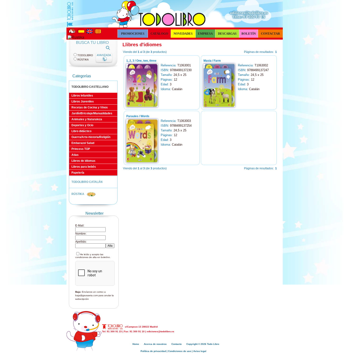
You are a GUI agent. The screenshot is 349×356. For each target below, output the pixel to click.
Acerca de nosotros (155, 344)
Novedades (183, 33)
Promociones (132, 33)
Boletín (248, 33)
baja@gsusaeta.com (86, 295)
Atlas (75, 155)
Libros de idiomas (83, 160)
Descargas (227, 33)
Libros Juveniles (82, 101)
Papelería (77, 172)
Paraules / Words (137, 116)
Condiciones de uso (179, 351)
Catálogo (159, 33)
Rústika (83, 59)
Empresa (205, 33)
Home (135, 344)
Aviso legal (199, 351)
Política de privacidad (153, 351)
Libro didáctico (81, 131)
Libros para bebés (83, 166)
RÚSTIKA (78, 194)
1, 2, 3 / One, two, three (141, 60)
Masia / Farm (212, 60)
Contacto (176, 344)
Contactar (270, 33)
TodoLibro (85, 55)
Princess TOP (80, 149)
